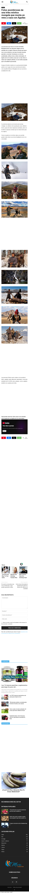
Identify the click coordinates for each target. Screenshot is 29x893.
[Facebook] (12, 882)
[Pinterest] (16, 882)
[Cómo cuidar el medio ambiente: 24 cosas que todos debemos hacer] (4, 710)
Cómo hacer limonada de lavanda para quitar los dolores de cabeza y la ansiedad (22, 586)
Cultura (6, 5)
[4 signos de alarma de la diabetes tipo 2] (4, 825)
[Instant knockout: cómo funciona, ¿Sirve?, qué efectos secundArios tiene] (4, 717)
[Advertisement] (14, 88)
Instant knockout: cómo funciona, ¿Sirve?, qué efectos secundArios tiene (17, 717)
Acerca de (10, 887)
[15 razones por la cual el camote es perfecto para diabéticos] (4, 811)
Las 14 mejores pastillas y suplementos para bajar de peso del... (14, 686)
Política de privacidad (17, 887)
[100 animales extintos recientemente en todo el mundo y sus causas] (4, 704)
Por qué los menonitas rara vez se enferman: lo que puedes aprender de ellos (7, 586)
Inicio (2, 5)
